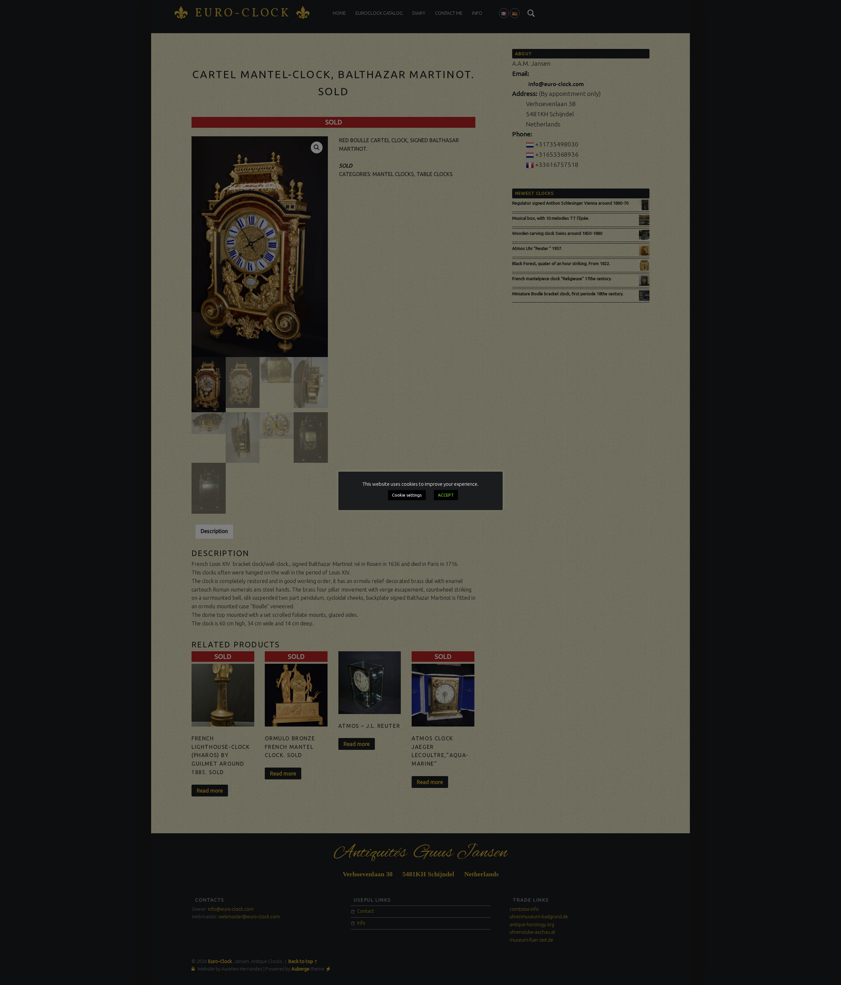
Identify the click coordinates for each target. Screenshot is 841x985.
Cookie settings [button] (407, 495)
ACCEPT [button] (446, 495)
